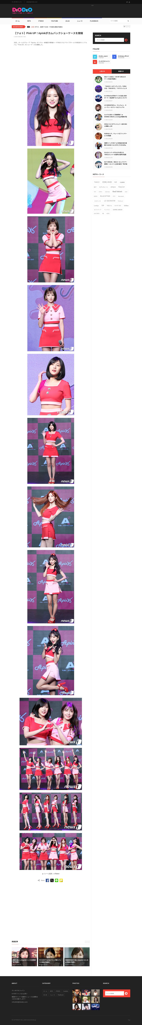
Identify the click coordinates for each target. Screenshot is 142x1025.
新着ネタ (121, 71)
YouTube (54, 21)
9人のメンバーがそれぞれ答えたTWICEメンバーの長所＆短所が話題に (115, 154)
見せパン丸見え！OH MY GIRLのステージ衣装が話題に (115, 78)
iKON (108, 213)
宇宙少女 (109, 205)
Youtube (65, 991)
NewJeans (121, 196)
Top (129, 1020)
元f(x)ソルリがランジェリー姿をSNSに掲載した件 (115, 125)
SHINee (126, 205)
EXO (126, 192)
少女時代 (122, 182)
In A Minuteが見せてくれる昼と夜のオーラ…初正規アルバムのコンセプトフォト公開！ (115, 98)
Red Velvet (117, 191)
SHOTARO (96, 213)
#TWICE (58, 991)
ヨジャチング (97, 209)
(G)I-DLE (107, 192)
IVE (115, 182)
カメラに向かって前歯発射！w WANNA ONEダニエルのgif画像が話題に (115, 117)
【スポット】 (97, 201)
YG (103, 213)
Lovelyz (96, 205)
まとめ (67, 21)
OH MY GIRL (117, 205)
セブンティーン (103, 187)
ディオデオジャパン (17, 2)
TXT (95, 192)
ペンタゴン (107, 209)
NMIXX (95, 196)
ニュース (79, 21)
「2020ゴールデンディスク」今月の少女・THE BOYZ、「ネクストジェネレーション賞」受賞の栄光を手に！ (115, 88)
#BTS (29, 21)
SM (102, 205)
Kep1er (121, 186)
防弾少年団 (107, 182)
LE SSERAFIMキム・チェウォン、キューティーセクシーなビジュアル (115, 106)
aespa (113, 186)
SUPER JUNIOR (117, 209)
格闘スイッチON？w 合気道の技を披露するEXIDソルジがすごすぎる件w (115, 144)
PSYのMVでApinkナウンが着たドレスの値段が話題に (50, 961)
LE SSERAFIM (109, 200)
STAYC (100, 192)
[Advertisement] (92, 11)
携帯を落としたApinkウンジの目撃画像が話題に (24, 961)
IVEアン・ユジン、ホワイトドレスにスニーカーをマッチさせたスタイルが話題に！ (60, 27)
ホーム (17, 21)
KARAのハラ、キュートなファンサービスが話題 (115, 135)
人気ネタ (102, 71)
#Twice (41, 21)
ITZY (114, 196)
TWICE (97, 182)
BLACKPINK (105, 196)
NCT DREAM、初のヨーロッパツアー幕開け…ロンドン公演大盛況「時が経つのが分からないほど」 (115, 164)
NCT (95, 187)
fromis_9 (120, 201)
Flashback (94, 21)
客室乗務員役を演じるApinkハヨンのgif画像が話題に (76, 961)
